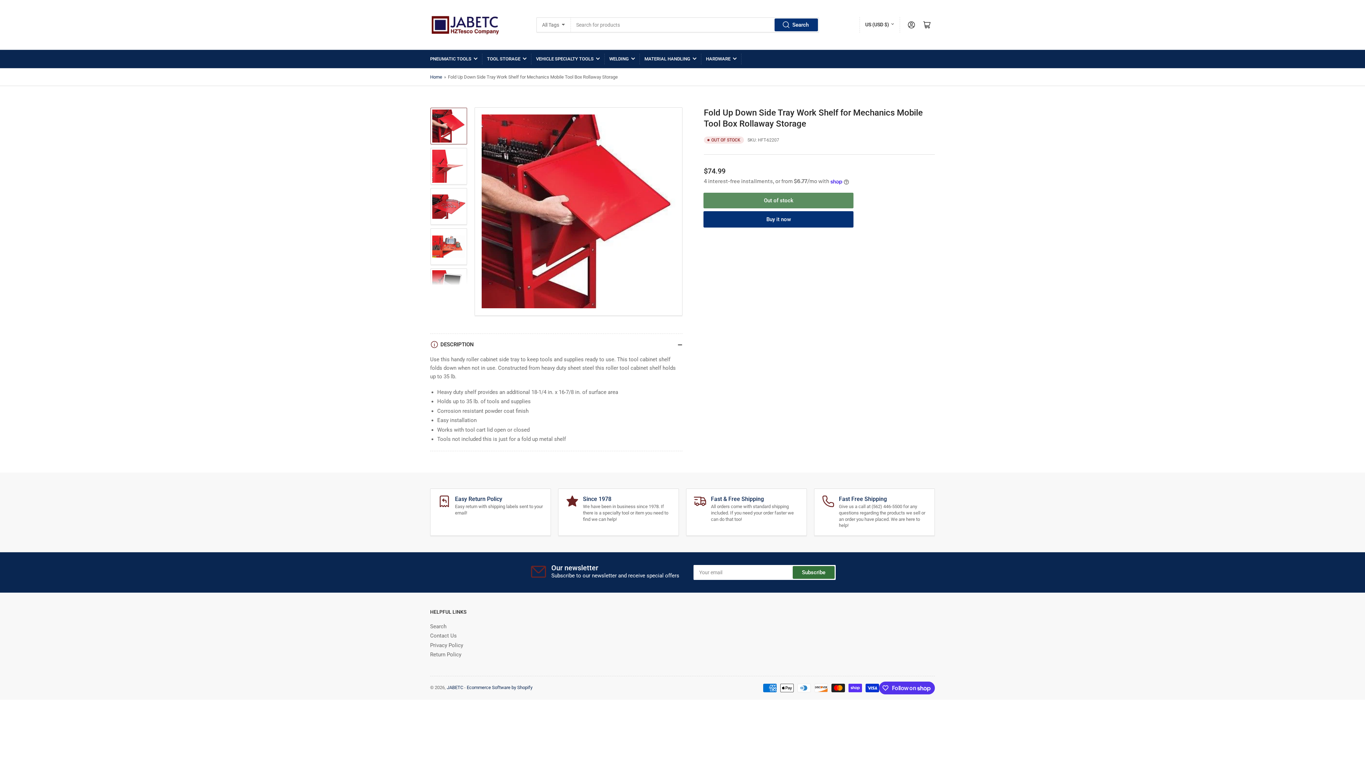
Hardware (718, 59)
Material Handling (667, 59)
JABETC (455, 687)
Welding (619, 59)
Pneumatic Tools (450, 59)
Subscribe (813, 572)
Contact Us (443, 636)
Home (436, 77)
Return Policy (445, 654)
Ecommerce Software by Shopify (499, 687)
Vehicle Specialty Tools (565, 59)
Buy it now (778, 219)
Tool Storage (503, 59)
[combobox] (695, 24)
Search (800, 25)
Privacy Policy (446, 645)
